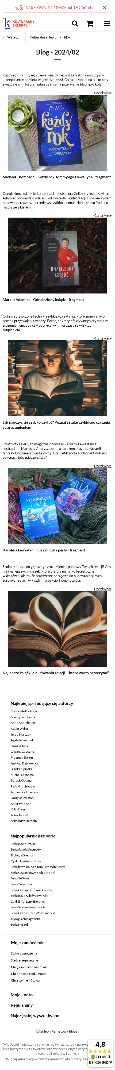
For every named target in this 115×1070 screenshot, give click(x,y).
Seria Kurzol (19, 924)
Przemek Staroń (22, 757)
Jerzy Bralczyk (21, 734)
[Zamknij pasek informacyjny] (105, 8)
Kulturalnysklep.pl (43, 37)
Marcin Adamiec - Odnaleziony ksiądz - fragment (43, 299)
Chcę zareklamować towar (29, 967)
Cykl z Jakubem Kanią (26, 861)
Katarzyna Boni (21, 804)
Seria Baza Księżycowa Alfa (29, 896)
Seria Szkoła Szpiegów (26, 849)
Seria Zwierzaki (21, 884)
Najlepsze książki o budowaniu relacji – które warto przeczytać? (56, 672)
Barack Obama (21, 780)
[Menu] (107, 24)
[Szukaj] (75, 24)
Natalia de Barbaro (24, 711)
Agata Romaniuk (22, 740)
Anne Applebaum (23, 723)
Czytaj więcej (103, 93)
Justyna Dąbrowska (24, 763)
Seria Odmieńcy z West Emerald (33, 913)
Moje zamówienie (28, 942)
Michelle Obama (22, 775)
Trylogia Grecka (22, 855)
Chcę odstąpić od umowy (28, 974)
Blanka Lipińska (21, 769)
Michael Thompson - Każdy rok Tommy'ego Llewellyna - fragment (57, 177)
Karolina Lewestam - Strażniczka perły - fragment (44, 550)
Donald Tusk (19, 746)
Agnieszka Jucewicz (24, 792)
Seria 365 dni (20, 878)
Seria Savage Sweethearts (28, 907)
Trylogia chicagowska (25, 919)
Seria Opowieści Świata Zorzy (31, 890)
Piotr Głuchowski (23, 786)
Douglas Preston (22, 798)
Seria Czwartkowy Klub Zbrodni (33, 873)
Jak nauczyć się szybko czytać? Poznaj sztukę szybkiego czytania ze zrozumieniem (56, 424)
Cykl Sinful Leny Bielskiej (28, 901)
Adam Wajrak (20, 729)
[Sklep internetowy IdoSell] (57, 1031)
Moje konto (22, 994)
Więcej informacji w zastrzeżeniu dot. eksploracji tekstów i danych (57, 1059)
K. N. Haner (19, 809)
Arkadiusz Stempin (24, 821)
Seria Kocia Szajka (23, 844)
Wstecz (12, 37)
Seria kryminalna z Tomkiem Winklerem (38, 867)
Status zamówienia (24, 953)
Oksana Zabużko (22, 752)
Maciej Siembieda (23, 717)
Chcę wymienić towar (26, 980)
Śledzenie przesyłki (24, 960)
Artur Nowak (20, 815)
